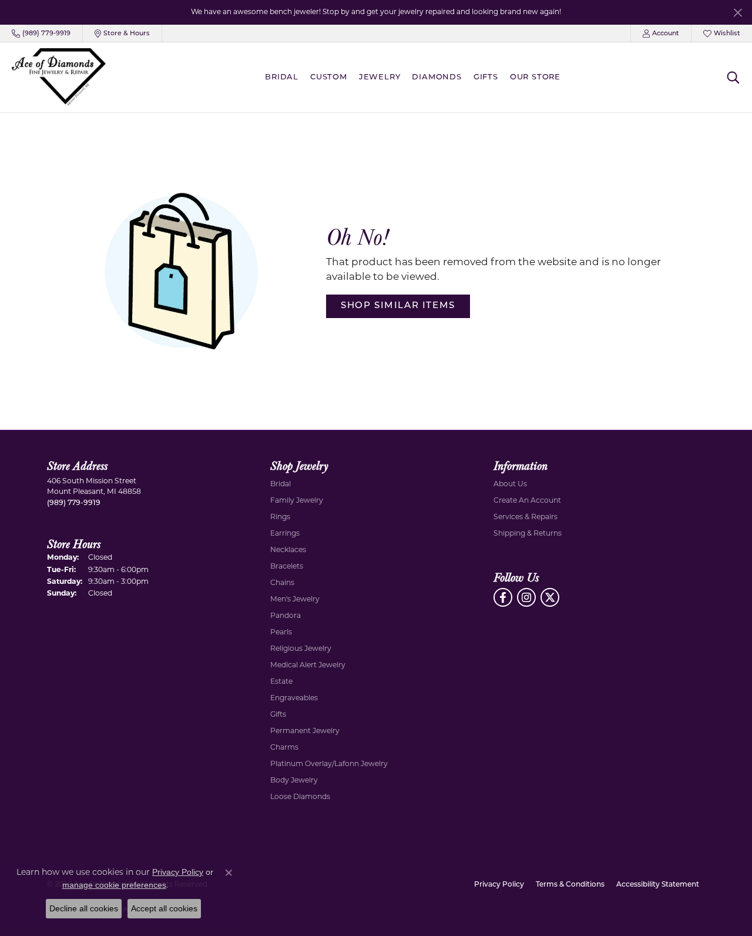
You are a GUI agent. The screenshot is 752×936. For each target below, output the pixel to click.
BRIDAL (281, 77)
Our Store (535, 77)
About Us (510, 484)
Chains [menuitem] (282, 583)
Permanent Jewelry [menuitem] (305, 731)
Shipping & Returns (528, 533)
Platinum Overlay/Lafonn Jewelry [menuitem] (329, 764)
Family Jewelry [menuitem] (296, 500)
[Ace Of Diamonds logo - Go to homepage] (59, 77)
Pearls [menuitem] (281, 632)
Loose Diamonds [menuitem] (300, 797)
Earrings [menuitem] (285, 533)
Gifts (486, 77)
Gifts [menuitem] (278, 714)
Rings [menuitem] (280, 517)
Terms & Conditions (570, 884)
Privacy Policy (499, 884)
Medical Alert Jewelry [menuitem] (307, 665)
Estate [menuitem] (281, 682)
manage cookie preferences (114, 885)
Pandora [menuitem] (285, 616)
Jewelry (380, 77)
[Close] (737, 12)
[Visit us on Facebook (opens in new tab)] (503, 597)
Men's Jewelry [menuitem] (295, 599)
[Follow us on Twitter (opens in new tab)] (549, 597)
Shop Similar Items (398, 306)
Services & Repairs (526, 517)
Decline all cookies (83, 908)
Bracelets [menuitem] (286, 566)
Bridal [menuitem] (280, 484)
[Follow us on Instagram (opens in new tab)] (526, 597)
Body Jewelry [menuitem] (294, 780)
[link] (41, 33)
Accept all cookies (164, 908)
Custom (328, 77)
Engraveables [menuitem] (294, 698)
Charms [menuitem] (284, 747)
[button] (661, 33)
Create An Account (527, 500)
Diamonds (436, 77)
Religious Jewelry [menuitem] (300, 649)
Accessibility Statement (657, 884)
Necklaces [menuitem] (288, 550)
